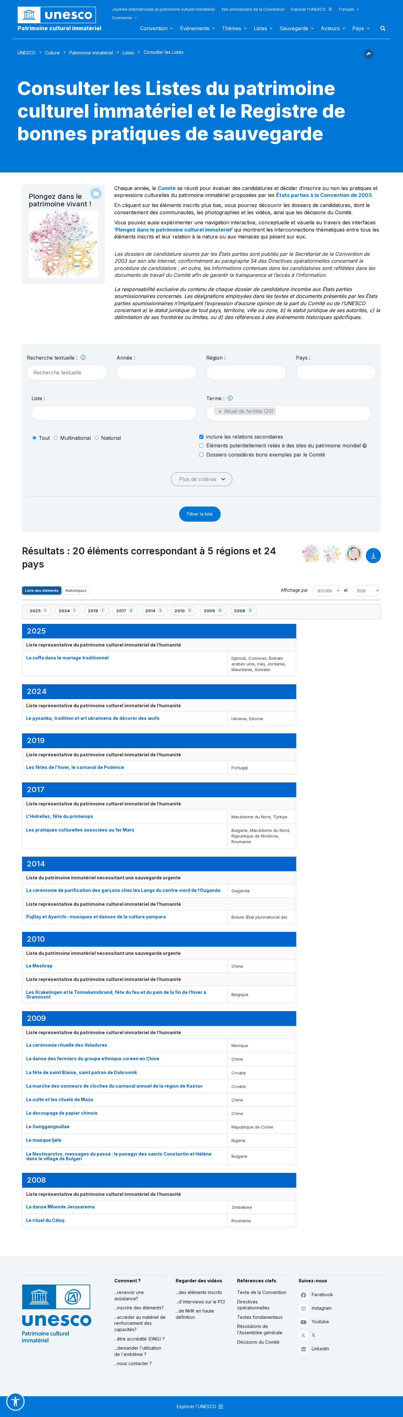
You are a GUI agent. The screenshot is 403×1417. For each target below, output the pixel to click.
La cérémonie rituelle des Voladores (66, 1045)
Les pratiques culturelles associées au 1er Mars (80, 829)
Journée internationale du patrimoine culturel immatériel (163, 9)
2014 (156, 611)
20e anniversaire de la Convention (253, 9)
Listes (260, 28)
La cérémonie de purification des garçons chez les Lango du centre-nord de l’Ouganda (123, 890)
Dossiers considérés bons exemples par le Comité (265, 454)
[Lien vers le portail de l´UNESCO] (60, 15)
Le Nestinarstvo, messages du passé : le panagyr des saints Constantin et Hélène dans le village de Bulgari (119, 1156)
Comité (167, 188)
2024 (69, 611)
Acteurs (330, 28)
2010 (185, 611)
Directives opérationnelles (253, 1305)
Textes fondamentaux (260, 1317)
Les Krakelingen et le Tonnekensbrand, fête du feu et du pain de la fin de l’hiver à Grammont (116, 994)
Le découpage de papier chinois (62, 1113)
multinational (75, 438)
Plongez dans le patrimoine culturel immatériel (173, 230)
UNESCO (26, 52)
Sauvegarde (294, 28)
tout (44, 438)
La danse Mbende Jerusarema (60, 1206)
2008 (245, 611)
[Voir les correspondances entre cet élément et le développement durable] (353, 553)
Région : (215, 358)
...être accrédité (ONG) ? (139, 1338)
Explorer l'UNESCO (308, 9)
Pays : (303, 358)
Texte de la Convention (261, 1292)
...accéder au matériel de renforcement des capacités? (140, 1323)
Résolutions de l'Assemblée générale (259, 1329)
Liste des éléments (42, 590)
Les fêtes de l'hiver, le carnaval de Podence (75, 767)
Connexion (122, 17)
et (346, 590)
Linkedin (320, 1348)
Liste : (38, 398)
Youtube (320, 1321)
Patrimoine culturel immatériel (59, 28)
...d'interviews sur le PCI (200, 1301)
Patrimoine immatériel (91, 52)
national (111, 438)
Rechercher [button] (381, 28)
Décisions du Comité (258, 1342)
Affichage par (294, 590)
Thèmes (231, 28)
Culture (52, 52)
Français (346, 9)
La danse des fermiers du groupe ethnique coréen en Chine (92, 1058)
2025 (40, 611)
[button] (369, 57)
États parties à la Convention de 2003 (324, 195)
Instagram (322, 1308)
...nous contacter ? (133, 1363)
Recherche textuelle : (53, 358)
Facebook (322, 1294)
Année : (125, 358)
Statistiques (76, 590)
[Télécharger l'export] (373, 558)
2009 (214, 611)
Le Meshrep (39, 965)
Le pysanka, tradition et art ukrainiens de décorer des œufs (93, 718)
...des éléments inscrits (199, 1292)
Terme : (216, 398)
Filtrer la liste (200, 514)
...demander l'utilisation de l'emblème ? (137, 1351)
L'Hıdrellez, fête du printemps (59, 816)
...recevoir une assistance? (129, 1295)
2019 (98, 611)
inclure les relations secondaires (244, 437)
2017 (127, 611)
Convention (153, 28)
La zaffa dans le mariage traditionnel (67, 657)
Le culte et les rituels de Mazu (59, 1099)
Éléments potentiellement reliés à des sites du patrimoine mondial (284, 446)
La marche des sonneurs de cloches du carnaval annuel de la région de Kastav (114, 1086)
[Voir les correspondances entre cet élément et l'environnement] (332, 553)
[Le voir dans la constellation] (311, 553)
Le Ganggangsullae (48, 1126)
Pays (358, 28)
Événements (194, 28)
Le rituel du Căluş (45, 1220)
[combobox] (156, 372)
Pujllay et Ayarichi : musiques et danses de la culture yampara (96, 916)
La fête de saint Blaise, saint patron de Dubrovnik (81, 1072)
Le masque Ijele (43, 1140)
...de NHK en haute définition (195, 1314)
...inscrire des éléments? (139, 1307)
